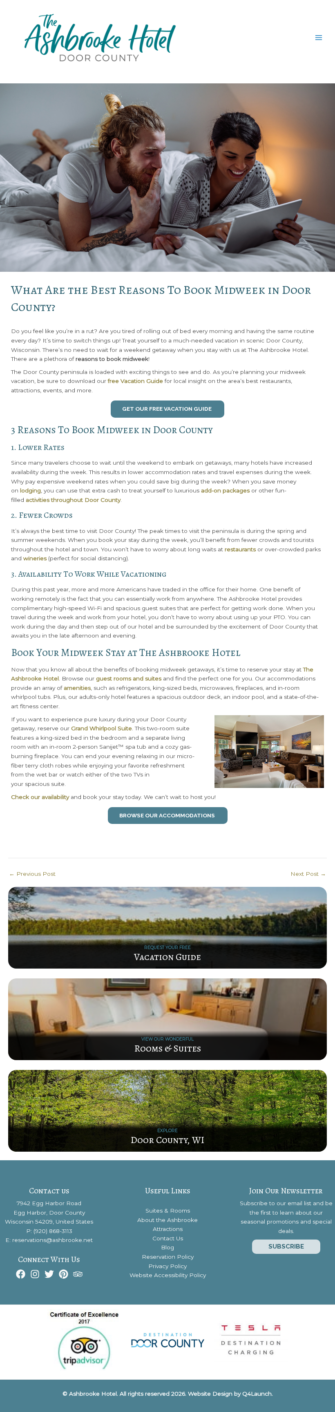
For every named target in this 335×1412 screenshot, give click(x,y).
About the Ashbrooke (167, 1220)
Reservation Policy (168, 1256)
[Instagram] (35, 1274)
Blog (167, 1247)
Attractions (168, 1229)
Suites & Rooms (167, 1210)
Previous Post (32, 874)
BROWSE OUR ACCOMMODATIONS (167, 815)
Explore (167, 1130)
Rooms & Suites (167, 1048)
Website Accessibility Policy (168, 1275)
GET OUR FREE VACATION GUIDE (167, 408)
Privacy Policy (167, 1266)
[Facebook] (20, 1274)
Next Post (308, 874)
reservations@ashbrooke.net (52, 1240)
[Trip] (78, 1274)
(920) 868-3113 (53, 1231)
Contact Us (167, 1238)
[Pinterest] (63, 1274)
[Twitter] (49, 1274)
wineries (35, 558)
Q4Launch (257, 1393)
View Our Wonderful (167, 1039)
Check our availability (40, 797)
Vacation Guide (167, 956)
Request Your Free (167, 947)
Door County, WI (167, 1139)
